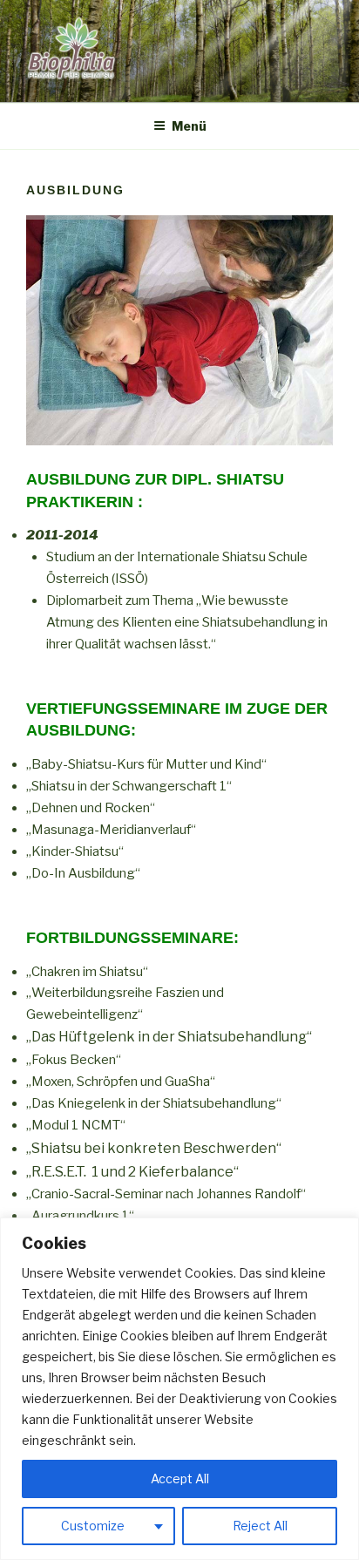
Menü (189, 126)
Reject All (260, 1525)
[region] (179, 1388)
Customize (93, 1525)
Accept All (180, 1478)
